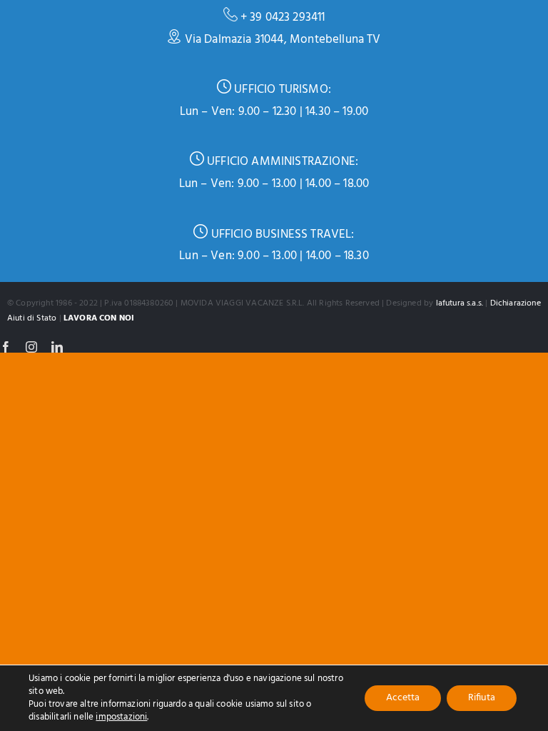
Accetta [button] (403, 698)
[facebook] (5, 347)
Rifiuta (481, 698)
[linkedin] (57, 347)
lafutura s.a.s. (460, 303)
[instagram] (31, 347)
